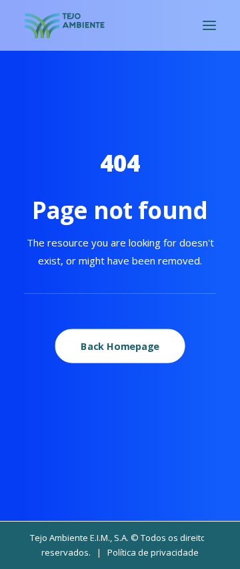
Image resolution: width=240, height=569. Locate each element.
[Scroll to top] (214, 542)
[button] (209, 25)
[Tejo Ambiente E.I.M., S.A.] (64, 25)
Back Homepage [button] (120, 345)
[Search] (170, 25)
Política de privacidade (153, 552)
